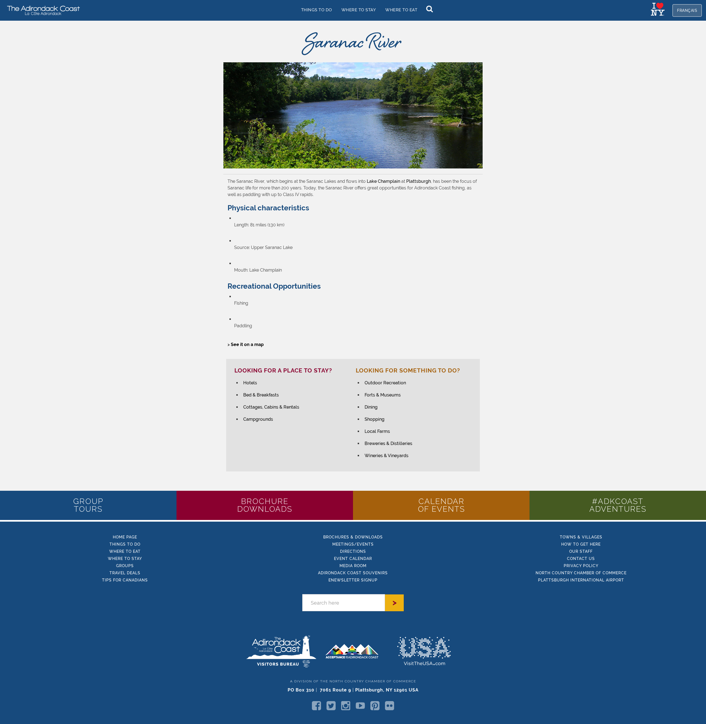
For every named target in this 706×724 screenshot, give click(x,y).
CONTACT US (581, 558)
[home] (41, 10)
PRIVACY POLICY (581, 566)
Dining (371, 407)
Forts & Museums (383, 395)
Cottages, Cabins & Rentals (271, 407)
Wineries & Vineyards (386, 455)
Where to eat (125, 551)
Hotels (250, 382)
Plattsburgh (418, 181)
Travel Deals (124, 573)
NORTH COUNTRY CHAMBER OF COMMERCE (581, 573)
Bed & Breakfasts (261, 395)
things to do (316, 9)
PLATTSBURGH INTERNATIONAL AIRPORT (581, 580)
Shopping (374, 419)
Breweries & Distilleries (388, 443)
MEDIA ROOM (353, 566)
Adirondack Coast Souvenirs (353, 573)
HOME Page (125, 537)
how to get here (581, 544)
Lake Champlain (383, 181)
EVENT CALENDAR (353, 558)
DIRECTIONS (353, 551)
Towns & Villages (581, 537)
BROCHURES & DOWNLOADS (353, 537)
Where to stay (358, 9)
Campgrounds (258, 419)
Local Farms (377, 431)
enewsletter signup (353, 580)
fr (687, 10)
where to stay (125, 558)
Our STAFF (581, 551)
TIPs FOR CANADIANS (125, 580)
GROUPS (125, 566)
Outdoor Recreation (385, 382)
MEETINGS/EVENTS (353, 544)
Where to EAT (401, 9)
